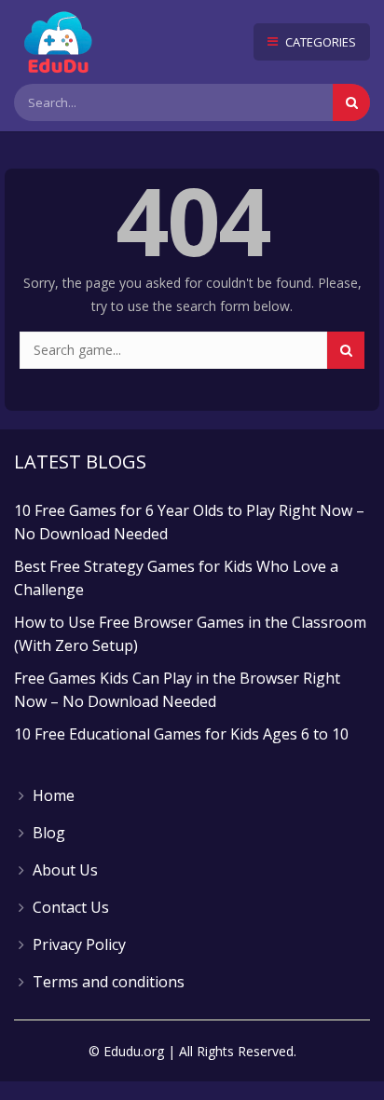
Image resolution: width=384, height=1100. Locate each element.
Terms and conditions (109, 981)
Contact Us (71, 907)
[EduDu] (58, 42)
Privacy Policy (79, 944)
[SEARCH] (345, 350)
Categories (319, 42)
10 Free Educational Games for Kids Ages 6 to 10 (181, 734)
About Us (65, 870)
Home (54, 795)
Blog (49, 832)
